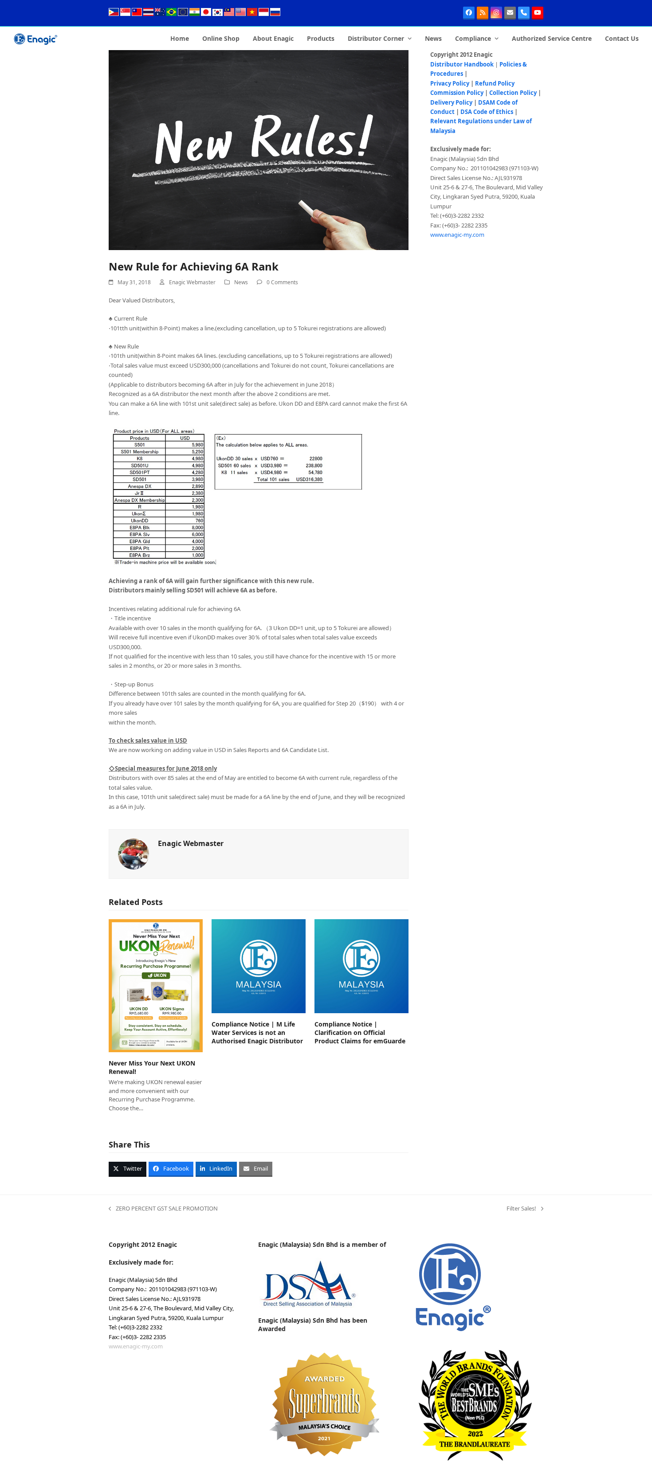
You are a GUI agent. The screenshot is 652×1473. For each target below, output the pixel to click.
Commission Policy (456, 93)
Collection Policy (513, 93)
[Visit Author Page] (133, 854)
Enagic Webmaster (192, 282)
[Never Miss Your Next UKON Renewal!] (156, 985)
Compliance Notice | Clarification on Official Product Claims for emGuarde (359, 1033)
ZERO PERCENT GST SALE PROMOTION (163, 1208)
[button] (127, 1169)
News (241, 282)
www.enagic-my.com (457, 235)
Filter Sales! (521, 1208)
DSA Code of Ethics (486, 112)
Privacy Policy (449, 83)
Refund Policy (495, 83)
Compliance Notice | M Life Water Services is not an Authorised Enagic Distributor (257, 1033)
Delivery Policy (451, 102)
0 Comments (282, 282)
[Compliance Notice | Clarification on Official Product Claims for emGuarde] (361, 965)
